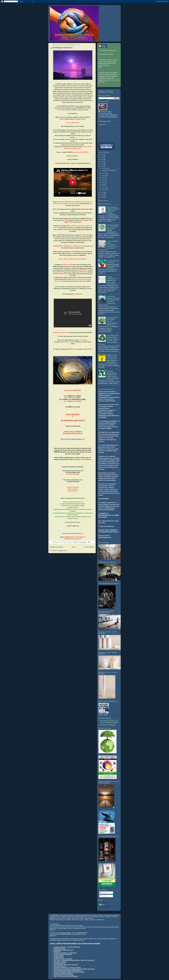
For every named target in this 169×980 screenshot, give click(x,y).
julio (103, 178)
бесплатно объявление (105, 907)
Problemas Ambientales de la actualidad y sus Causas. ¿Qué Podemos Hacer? (112, 280)
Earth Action (57, 951)
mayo (104, 182)
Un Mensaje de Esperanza (62, 48)
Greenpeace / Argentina (60, 961)
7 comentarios (83, 542)
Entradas (103, 892)
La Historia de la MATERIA (107, 724)
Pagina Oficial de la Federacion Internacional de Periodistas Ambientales (74, 969)
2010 (102, 192)
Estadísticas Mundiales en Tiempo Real (65, 953)
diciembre (105, 168)
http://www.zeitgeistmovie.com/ (73, 479)
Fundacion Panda (59, 957)
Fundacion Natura (59, 955)
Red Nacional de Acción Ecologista (64, 975)
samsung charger (106, 906)
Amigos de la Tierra (59, 948)
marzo (104, 187)
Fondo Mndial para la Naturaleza (63, 954)
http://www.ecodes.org (60, 966)
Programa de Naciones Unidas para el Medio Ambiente (69, 972)
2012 (102, 164)
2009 (102, 194)
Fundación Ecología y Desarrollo (63, 958)
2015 (102, 157)
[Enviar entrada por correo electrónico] (88, 542)
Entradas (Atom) (62, 550)
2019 (102, 154)
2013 (102, 161)
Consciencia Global (105, 111)
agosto (104, 175)
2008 (102, 197)
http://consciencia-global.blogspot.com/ (72, 533)
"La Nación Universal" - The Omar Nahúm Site (67, 947)
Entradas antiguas (89, 547)
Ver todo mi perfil (105, 121)
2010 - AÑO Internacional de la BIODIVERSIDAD (112, 372)
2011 (102, 166)
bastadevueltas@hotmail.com (72, 522)
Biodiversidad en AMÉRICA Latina (63, 950)
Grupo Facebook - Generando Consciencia (66, 964)
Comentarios (104, 896)
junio (103, 180)
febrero (104, 189)
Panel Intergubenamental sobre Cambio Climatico (68, 970)
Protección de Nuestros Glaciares (63, 973)
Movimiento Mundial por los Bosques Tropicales (67, 967)
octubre (104, 173)
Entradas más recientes (56, 547)
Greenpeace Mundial (59, 963)
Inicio (73, 547)
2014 (102, 159)
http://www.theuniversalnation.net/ (72, 470)
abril (103, 185)
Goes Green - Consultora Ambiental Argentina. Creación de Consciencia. (74, 960)
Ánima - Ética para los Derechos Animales (66, 976)
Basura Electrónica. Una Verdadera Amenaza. (112, 319)
